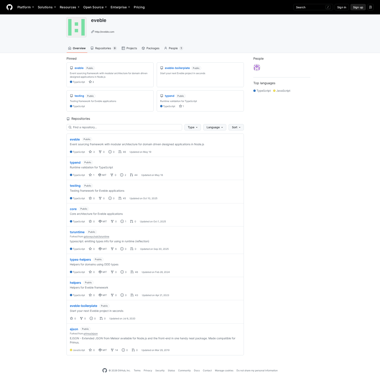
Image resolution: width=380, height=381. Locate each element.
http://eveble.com (104, 31)
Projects (131, 48)
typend (75, 162)
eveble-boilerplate (83, 306)
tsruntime (77, 232)
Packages (152, 48)
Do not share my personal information (257, 370)
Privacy (148, 370)
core (73, 209)
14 (116, 350)
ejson (74, 329)
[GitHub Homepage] (104, 370)
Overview (79, 48)
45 (124, 198)
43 (136, 295)
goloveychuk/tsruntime (96, 236)
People (175, 48)
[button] (192, 127)
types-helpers (80, 259)
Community (184, 370)
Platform (24, 7)
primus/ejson (91, 333)
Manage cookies (224, 370)
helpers (75, 283)
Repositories (105, 48)
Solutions (45, 7)
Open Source (93, 7)
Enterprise (119, 7)
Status (171, 370)
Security (160, 370)
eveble (75, 139)
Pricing (139, 7)
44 (136, 175)
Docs (197, 370)
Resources (68, 7)
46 (124, 151)
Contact (207, 370)
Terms (137, 370)
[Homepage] (9, 7)
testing (75, 186)
